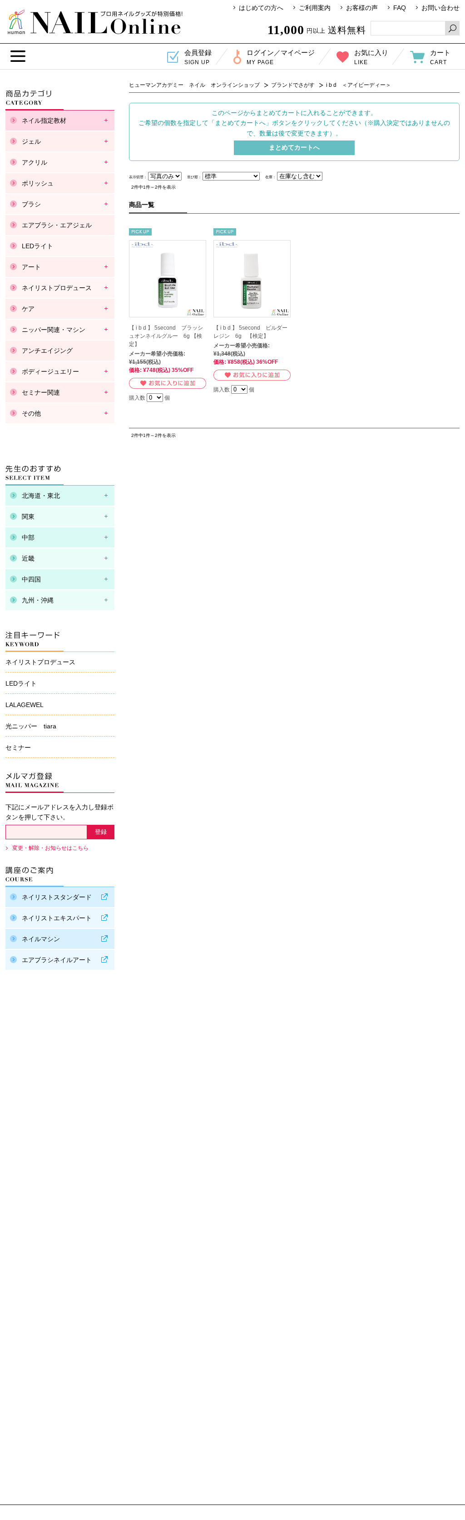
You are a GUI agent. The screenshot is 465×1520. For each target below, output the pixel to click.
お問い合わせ (440, 7)
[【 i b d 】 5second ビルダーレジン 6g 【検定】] (252, 279)
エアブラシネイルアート (57, 959)
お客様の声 (362, 7)
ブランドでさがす (293, 85)
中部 (28, 537)
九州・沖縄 (38, 600)
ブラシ (31, 204)
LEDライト (37, 246)
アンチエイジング (47, 350)
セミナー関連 (41, 392)
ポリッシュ (38, 183)
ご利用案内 (315, 7)
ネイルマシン (41, 939)
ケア (28, 308)
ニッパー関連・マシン (53, 329)
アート (31, 267)
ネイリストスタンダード (57, 897)
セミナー (18, 747)
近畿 (28, 558)
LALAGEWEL (24, 704)
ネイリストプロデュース (57, 287)
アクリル (34, 162)
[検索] (452, 28)
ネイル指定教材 (44, 120)
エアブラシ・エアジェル (57, 225)
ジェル (31, 141)
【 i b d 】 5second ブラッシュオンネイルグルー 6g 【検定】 (166, 336)
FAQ (399, 7)
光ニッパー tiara (30, 726)
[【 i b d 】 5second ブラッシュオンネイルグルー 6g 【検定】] (167, 279)
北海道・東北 (41, 495)
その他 (31, 413)
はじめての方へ (261, 7)
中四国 (31, 579)
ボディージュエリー (50, 371)
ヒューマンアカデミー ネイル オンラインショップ (95, 22)
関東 (28, 516)
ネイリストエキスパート (57, 918)
